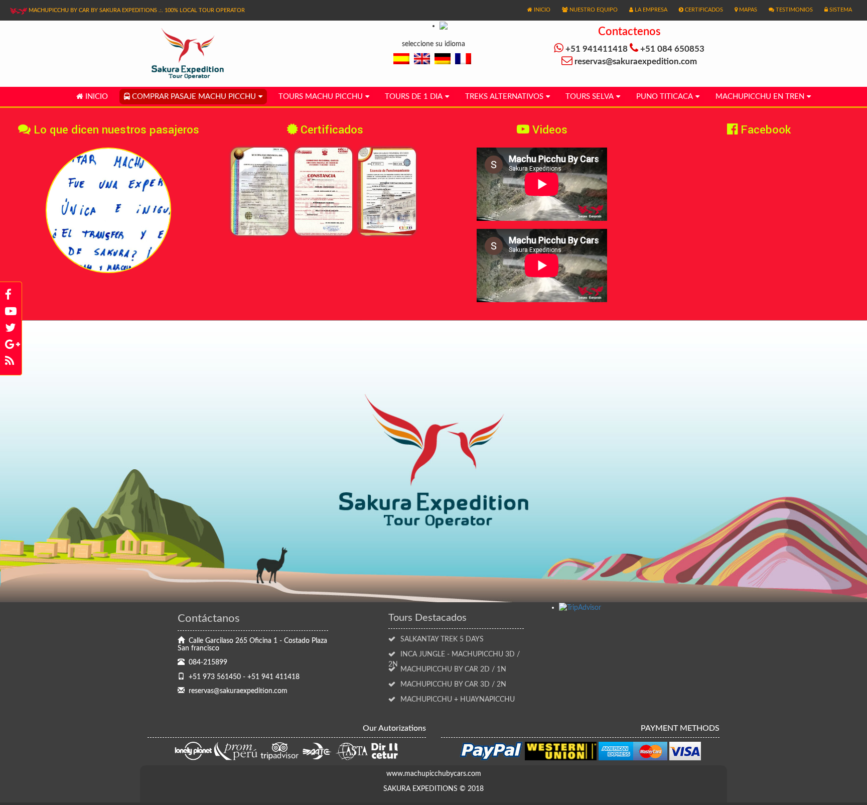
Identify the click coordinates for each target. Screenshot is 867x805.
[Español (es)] (401, 58)
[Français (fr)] (463, 58)
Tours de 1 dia (414, 96)
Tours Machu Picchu (320, 96)
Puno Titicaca (664, 96)
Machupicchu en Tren (759, 96)
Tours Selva (589, 96)
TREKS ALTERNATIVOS (504, 96)
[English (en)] (422, 58)
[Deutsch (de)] (443, 58)
